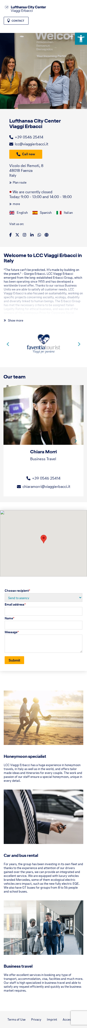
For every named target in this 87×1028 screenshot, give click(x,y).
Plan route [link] (19, 182)
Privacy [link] (36, 1019)
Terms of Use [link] (16, 1019)
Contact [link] (18, 21)
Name (9, 618)
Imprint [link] (52, 1019)
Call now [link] (28, 154)
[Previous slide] (8, 344)
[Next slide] (79, 344)
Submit (14, 660)
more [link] (16, 204)
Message (12, 632)
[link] (81, 39)
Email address (15, 604)
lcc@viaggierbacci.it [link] (31, 144)
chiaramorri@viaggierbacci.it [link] (46, 486)
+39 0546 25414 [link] (29, 137)
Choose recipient (17, 591)
